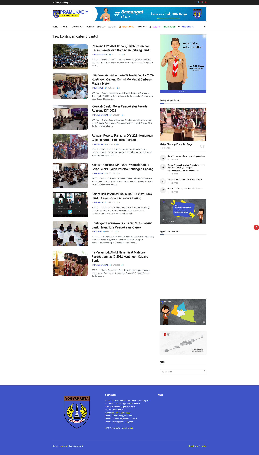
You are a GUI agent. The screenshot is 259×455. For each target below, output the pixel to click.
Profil (64, 27)
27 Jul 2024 (110, 173)
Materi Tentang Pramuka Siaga (176, 144)
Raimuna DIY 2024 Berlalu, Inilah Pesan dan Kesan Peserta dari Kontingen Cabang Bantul (121, 48)
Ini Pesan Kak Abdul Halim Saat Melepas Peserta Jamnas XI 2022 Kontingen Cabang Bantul (120, 256)
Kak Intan (98, 232)
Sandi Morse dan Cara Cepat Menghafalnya (186, 156)
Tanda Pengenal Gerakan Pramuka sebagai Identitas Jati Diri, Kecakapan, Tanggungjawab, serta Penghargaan (186, 168)
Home (55, 27)
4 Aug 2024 (115, 115)
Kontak (203, 446)
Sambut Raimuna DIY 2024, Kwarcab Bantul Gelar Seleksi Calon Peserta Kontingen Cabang (122, 167)
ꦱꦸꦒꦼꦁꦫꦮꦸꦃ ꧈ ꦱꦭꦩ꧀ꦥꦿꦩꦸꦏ (62, 2)
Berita (100, 27)
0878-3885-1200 (123, 412)
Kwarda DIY (64, 446)
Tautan (141, 27)
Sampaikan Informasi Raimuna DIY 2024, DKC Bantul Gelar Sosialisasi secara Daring (122, 196)
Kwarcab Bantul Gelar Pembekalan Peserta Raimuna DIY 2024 (120, 108)
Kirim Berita (193, 446)
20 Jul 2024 (110, 203)
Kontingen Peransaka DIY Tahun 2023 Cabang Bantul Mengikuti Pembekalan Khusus (122, 225)
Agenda (90, 27)
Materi (111, 27)
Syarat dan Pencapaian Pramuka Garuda (185, 188)
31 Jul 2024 (110, 144)
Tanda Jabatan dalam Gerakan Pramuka (185, 179)
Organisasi (77, 27)
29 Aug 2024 (116, 55)
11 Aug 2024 (110, 88)
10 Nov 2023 (109, 232)
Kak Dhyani (98, 88)
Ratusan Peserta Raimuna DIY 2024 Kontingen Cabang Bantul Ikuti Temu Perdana (122, 138)
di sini (130, 428)
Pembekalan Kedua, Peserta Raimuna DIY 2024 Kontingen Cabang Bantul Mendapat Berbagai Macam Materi (123, 79)
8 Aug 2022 (115, 265)
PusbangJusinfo (101, 55)
